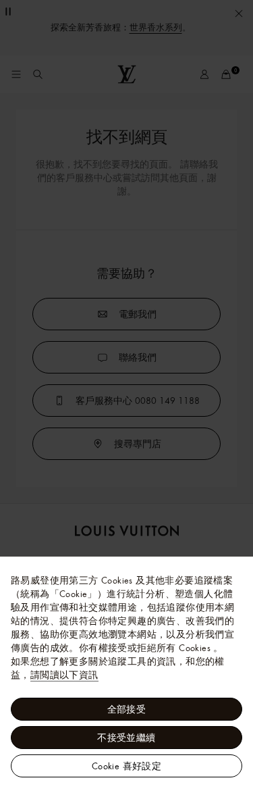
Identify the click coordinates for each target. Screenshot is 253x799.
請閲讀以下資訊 (64, 675)
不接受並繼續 (126, 737)
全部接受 (126, 709)
